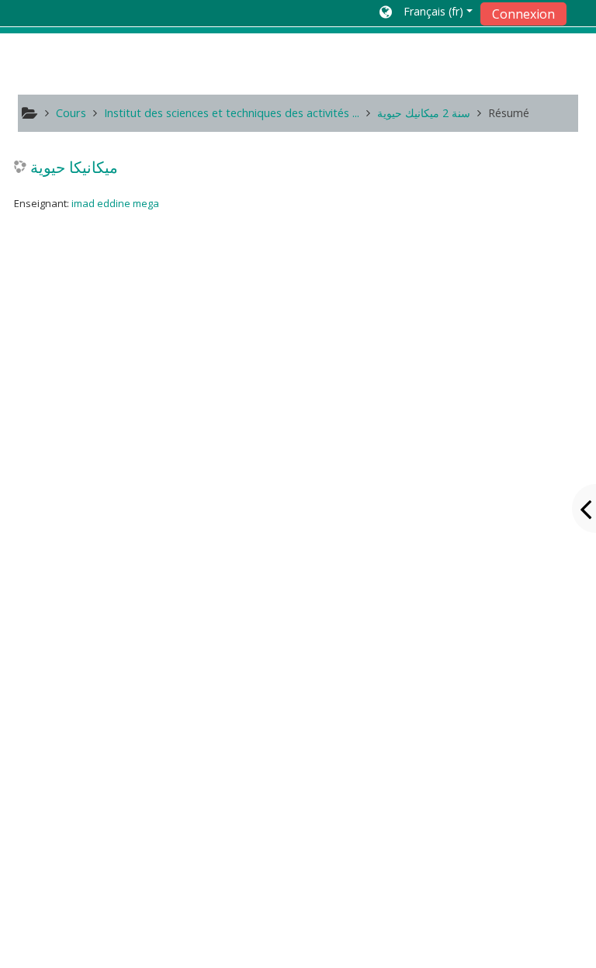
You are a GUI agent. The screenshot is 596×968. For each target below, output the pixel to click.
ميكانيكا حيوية (74, 166)
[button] (426, 13)
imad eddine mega (115, 203)
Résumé (508, 112)
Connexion (523, 13)
